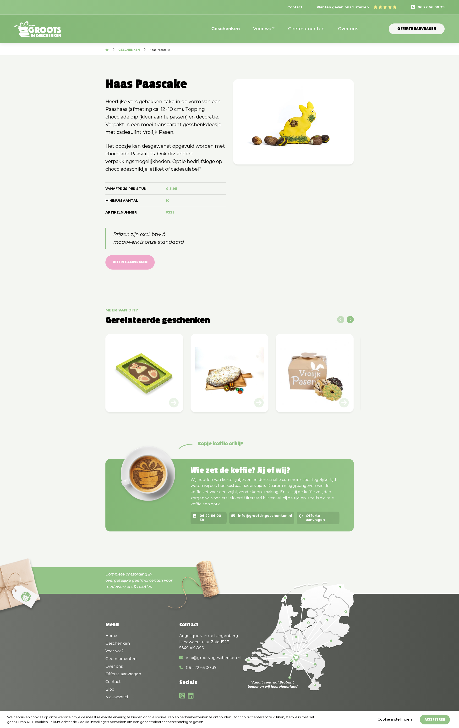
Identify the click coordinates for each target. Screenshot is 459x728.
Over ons (348, 28)
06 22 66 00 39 (431, 7)
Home (111, 635)
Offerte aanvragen (416, 28)
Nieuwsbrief (116, 697)
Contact (294, 7)
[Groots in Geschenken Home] (37, 32)
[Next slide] (350, 319)
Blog (110, 689)
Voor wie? (264, 28)
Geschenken (225, 28)
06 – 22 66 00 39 (201, 667)
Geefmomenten (306, 28)
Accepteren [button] (435, 719)
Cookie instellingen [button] (394, 719)
